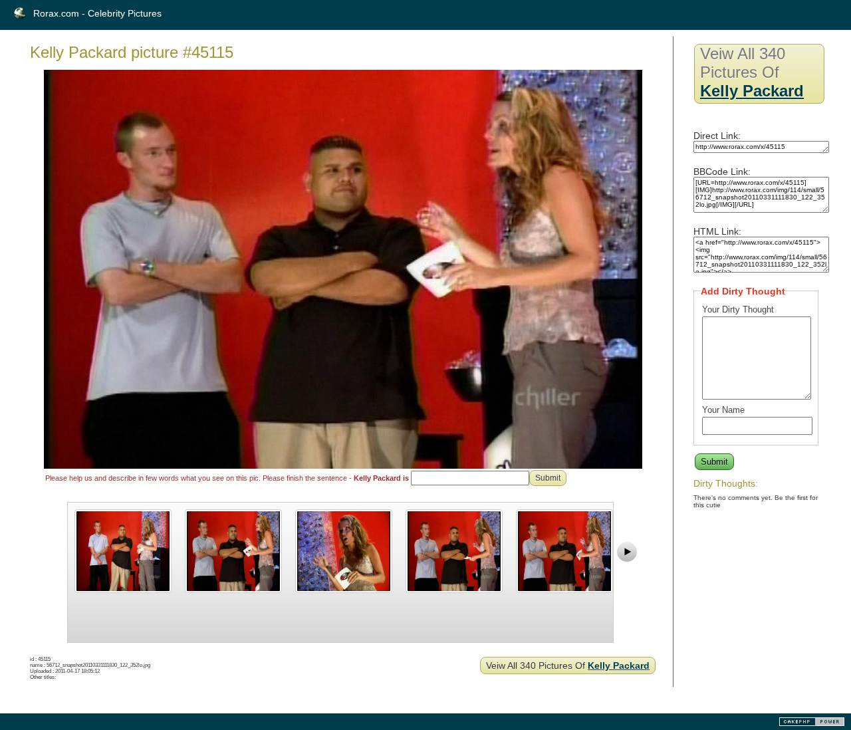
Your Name (723, 410)
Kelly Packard (619, 665)
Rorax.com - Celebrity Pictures (97, 13)
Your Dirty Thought (738, 309)
